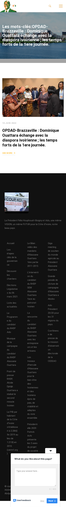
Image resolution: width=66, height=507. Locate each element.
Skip (42, 501)
